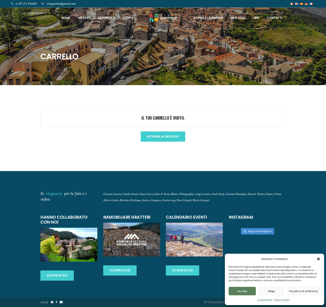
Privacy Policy (282, 299)
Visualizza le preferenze (303, 291)
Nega (271, 291)
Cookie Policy (264, 299)
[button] (318, 259)
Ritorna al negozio (163, 136)
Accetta (242, 291)
